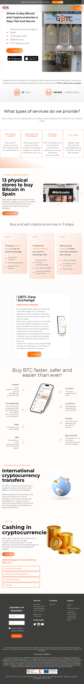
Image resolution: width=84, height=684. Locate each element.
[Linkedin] (38, 624)
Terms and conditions (42, 654)
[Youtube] (42, 624)
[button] (41, 193)
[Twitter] (34, 624)
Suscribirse (17, 636)
